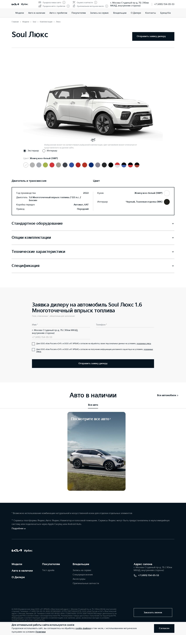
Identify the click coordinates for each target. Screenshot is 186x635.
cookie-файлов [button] (83, 628)
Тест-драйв (48, 570)
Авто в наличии (36, 13)
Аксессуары (79, 579)
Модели (19, 13)
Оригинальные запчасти (86, 583)
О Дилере (136, 13)
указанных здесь (144, 344)
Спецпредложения (83, 574)
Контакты (150, 13)
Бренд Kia (165, 13)
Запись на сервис (99, 13)
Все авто (93, 405)
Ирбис (24, 4)
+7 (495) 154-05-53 (164, 4)
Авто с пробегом (58, 13)
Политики (40, 632)
